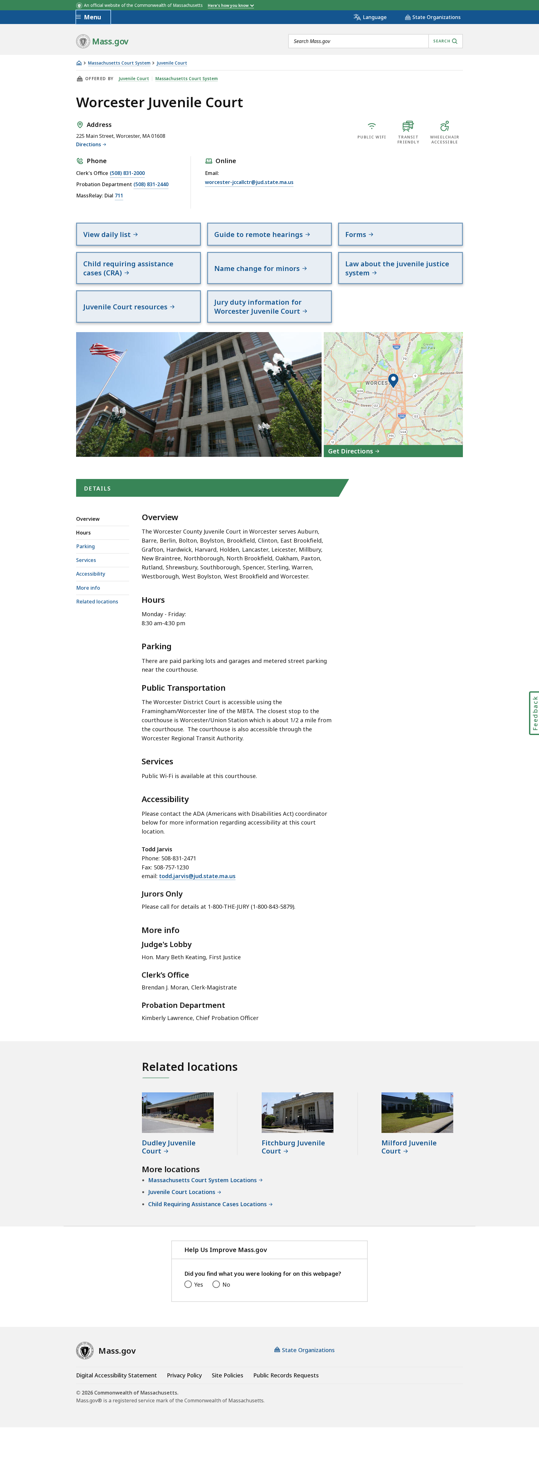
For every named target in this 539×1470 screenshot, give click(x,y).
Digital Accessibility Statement (116, 1375)
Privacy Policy (184, 1375)
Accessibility (90, 573)
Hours (83, 532)
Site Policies (227, 1375)
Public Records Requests (286, 1375)
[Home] (79, 63)
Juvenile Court (172, 63)
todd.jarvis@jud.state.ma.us (197, 876)
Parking (85, 546)
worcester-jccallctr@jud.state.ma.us (249, 182)
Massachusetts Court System (119, 63)
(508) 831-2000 (127, 173)
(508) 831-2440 (151, 184)
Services (86, 560)
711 (119, 195)
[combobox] (375, 41)
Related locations (97, 601)
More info (88, 587)
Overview (88, 518)
